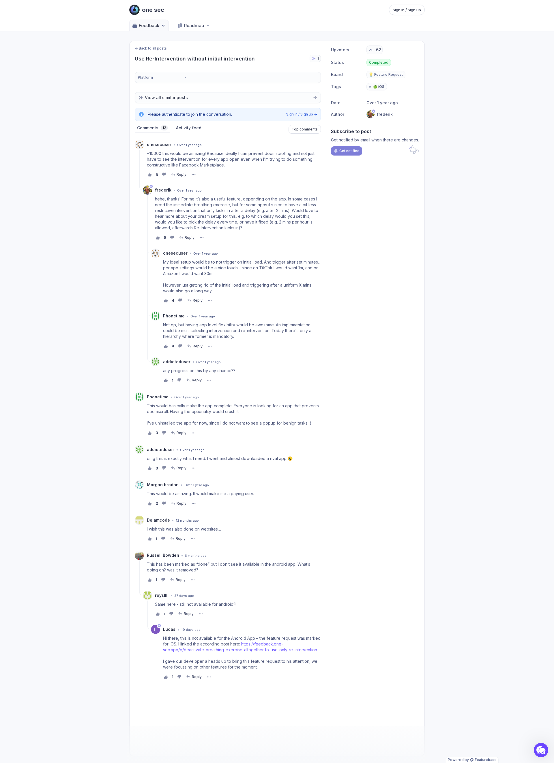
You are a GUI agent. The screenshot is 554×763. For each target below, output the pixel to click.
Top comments (305, 129)
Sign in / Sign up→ (301, 114)
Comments (151, 127)
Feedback (149, 25)
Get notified (349, 151)
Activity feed (188, 127)
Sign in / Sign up (407, 9)
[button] (541, 750)
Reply (181, 174)
